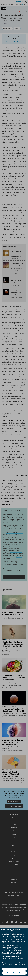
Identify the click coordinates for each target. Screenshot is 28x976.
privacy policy (10, 956)
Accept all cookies (14, 969)
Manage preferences (8, 963)
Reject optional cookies (14, 973)
